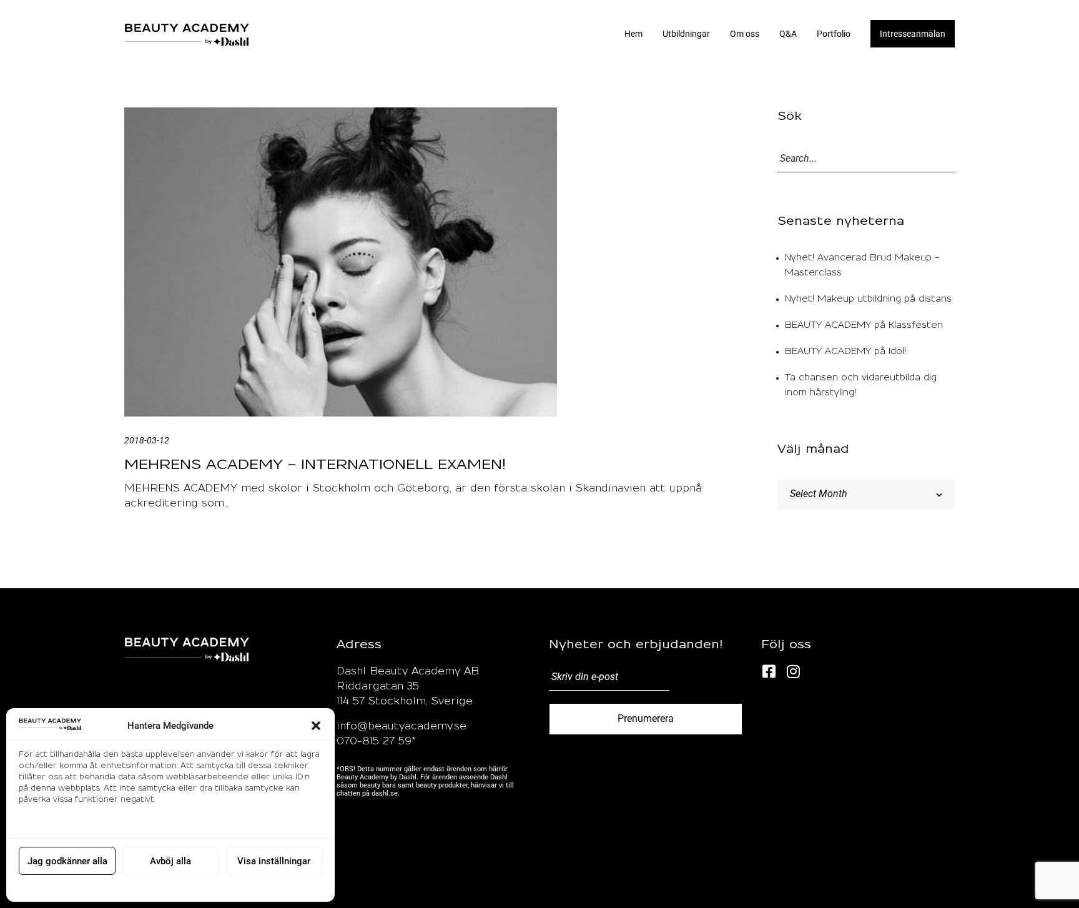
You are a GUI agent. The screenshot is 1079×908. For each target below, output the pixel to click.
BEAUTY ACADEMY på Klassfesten (864, 325)
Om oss (744, 33)
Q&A (788, 33)
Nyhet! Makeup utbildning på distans (868, 299)
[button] (316, 725)
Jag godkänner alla (67, 861)
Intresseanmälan (912, 34)
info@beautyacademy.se (401, 726)
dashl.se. (386, 793)
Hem (633, 33)
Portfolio (833, 33)
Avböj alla (170, 861)
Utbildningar (686, 33)
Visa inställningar (273, 861)
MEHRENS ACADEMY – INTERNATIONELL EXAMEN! (315, 464)
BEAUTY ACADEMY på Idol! (845, 351)
